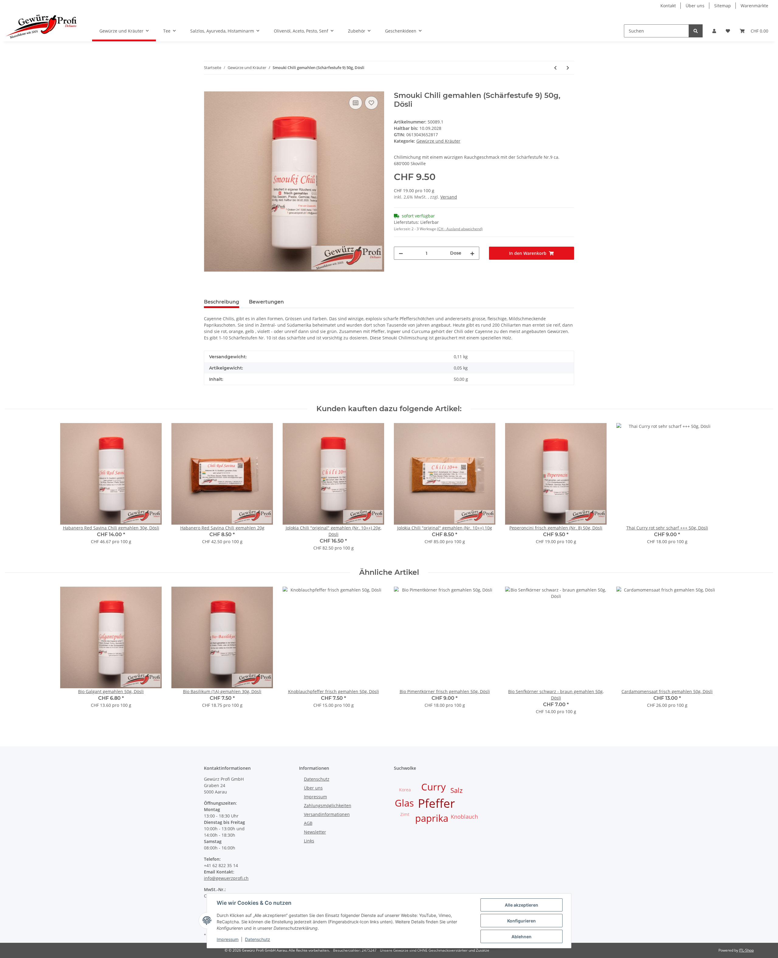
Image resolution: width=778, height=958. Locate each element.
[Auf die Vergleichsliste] (355, 102)
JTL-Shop (746, 950)
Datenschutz (316, 779)
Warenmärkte (754, 6)
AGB (308, 823)
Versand (448, 197)
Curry (433, 786)
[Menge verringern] (401, 253)
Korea (405, 790)
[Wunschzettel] (728, 30)
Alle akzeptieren (521, 905)
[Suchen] (696, 30)
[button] (714, 30)
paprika (431, 818)
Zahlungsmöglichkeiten (327, 805)
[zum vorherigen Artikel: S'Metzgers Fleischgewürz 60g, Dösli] (555, 67)
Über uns (695, 6)
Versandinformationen (327, 814)
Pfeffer (436, 803)
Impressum (315, 797)
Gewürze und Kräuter (438, 141)
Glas (404, 803)
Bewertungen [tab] (266, 302)
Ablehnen (521, 936)
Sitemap (722, 6)
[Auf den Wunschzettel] (371, 102)
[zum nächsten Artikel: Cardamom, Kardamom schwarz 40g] (568, 67)
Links (309, 841)
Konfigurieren (521, 920)
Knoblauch (464, 816)
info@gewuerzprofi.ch (226, 878)
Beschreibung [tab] (221, 302)
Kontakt (668, 6)
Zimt (404, 814)
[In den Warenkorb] (209, 88)
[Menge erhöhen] (472, 253)
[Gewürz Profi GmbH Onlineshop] (41, 26)
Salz (456, 790)
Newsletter (315, 832)
